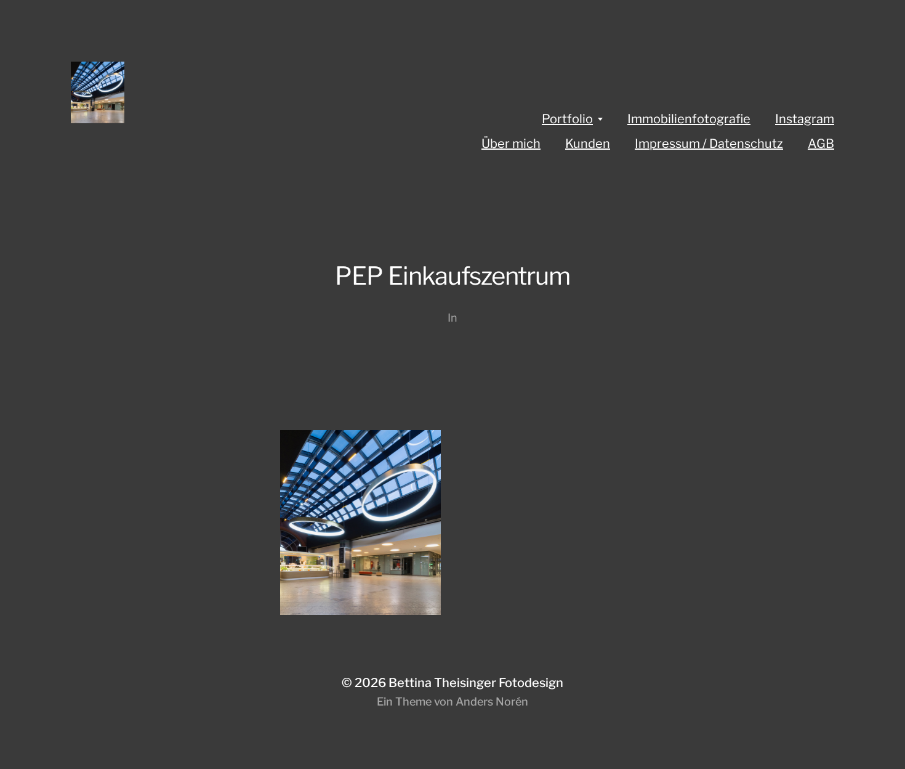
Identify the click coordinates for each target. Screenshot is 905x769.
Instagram (804, 119)
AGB (821, 143)
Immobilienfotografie (688, 119)
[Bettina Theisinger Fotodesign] (221, 92)
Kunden (587, 143)
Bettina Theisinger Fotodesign (475, 682)
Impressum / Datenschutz (709, 143)
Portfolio (567, 119)
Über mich (511, 143)
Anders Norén (492, 701)
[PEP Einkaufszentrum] (452, 522)
